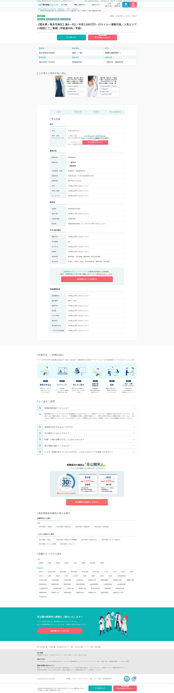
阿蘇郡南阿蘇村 (80, 584)
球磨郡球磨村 (104, 592)
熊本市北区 (96, 571)
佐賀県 (49, 563)
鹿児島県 (92, 563)
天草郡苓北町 (43, 596)
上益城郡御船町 (94, 584)
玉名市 (41, 576)
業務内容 (78, 112)
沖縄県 (102, 563)
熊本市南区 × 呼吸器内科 (83, 526)
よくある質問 (119, 1)
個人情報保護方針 (107, 678)
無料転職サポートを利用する (87, 279)
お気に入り (72, 37)
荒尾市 (123, 571)
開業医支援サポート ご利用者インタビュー (88, 669)
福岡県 (41, 563)
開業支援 (97, 647)
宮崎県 (83, 563)
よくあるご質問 (124, 661)
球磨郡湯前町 (43, 592)
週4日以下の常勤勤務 (52, 19)
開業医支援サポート (119, 667)
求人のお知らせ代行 (55, 669)
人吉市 (114, 571)
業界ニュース (107, 667)
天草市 (102, 576)
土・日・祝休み (65, 19)
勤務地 (97, 112)
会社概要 (68, 678)
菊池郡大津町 (92, 580)
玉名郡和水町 (80, 580)
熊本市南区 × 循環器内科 (64, 526)
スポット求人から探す (80, 655)
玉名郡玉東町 (43, 580)
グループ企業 (97, 678)
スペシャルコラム (95, 667)
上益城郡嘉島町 (107, 584)
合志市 (110, 576)
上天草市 (75, 576)
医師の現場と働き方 (82, 667)
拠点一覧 (113, 1)
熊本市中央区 (51, 571)
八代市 (106, 571)
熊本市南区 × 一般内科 (45, 526)
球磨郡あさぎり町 (118, 592)
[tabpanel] (70, 86)
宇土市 (66, 576)
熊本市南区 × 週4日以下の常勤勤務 (67, 539)
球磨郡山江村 (92, 592)
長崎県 (58, 563)
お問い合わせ (78, 647)
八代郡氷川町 (70, 588)
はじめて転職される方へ (54, 661)
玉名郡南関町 (55, 580)
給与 (59, 112)
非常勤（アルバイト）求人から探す (61, 655)
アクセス (74, 678)
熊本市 (41, 571)
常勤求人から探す (42, 655)
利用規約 (51, 647)
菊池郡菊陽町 (104, 580)
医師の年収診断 (42, 669)
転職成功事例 (113, 661)
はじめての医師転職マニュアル (73, 661)
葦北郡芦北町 (82, 588)
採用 (91, 678)
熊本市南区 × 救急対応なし (89, 539)
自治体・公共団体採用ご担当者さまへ (92, 1)
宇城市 (85, 576)
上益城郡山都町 (57, 588)
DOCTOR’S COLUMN (54, 667)
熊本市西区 (74, 571)
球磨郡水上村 (55, 592)
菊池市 (58, 576)
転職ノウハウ (41, 667)
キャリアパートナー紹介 (92, 661)
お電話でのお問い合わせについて (130, 1)
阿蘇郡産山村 (43, 584)
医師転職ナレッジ (68, 667)
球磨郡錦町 (107, 588)
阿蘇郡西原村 (67, 584)
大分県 (75, 563)
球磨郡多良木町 (120, 588)
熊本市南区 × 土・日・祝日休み (111, 539)
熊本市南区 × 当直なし (45, 539)
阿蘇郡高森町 (55, 584)
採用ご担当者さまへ (105, 1)
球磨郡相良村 (67, 592)
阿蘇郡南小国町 (117, 580)
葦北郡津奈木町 (95, 588)
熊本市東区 (63, 571)
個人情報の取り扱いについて (64, 647)
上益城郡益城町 (121, 584)
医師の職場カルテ (68, 669)
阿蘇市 (93, 576)
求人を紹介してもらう (102, 37)
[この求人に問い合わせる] (95, 139)
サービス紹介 (41, 661)
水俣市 (131, 571)
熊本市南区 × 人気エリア (68, 544)
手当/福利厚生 (115, 112)
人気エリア (41, 19)
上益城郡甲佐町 (43, 588)
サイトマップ (88, 647)
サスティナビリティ (83, 678)
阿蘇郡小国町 (130, 580)
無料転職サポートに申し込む (59, 631)
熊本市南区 (75, 9)
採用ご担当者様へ (41, 647)
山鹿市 (49, 576)
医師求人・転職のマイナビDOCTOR (47, 9)
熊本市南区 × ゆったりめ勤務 (47, 544)
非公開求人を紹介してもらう (87, 502)
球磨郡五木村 (80, 592)
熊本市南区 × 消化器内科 (102, 526)
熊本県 (68, 9)
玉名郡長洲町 (67, 580)
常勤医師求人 (61, 9)
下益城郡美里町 (121, 576)
